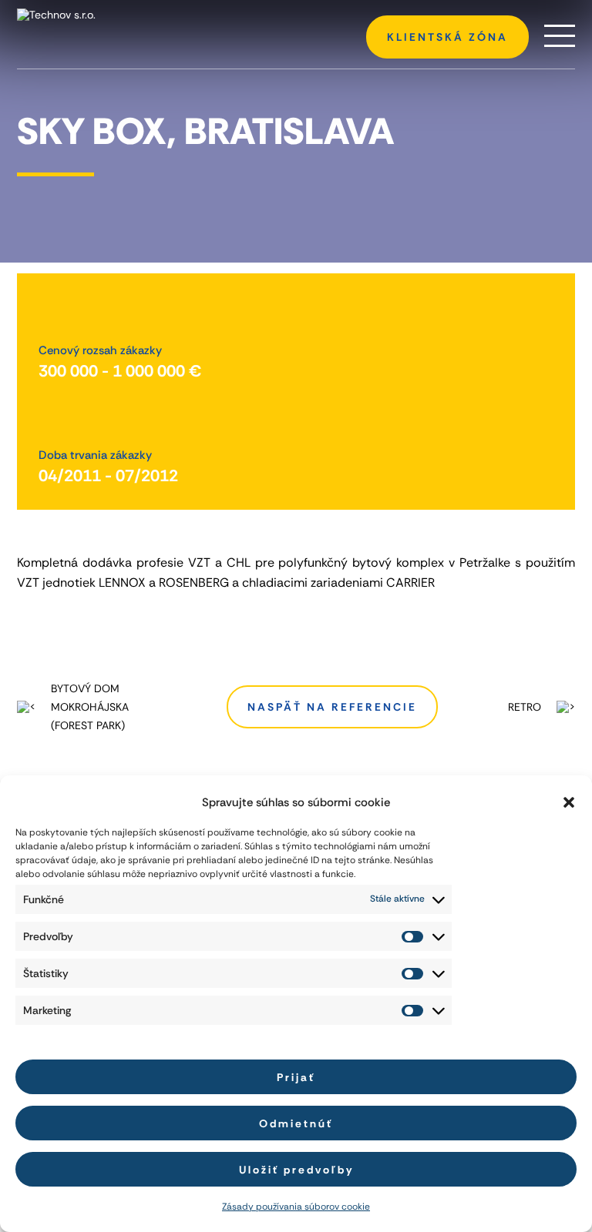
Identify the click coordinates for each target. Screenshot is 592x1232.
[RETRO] (562, 707)
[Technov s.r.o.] (109, 14)
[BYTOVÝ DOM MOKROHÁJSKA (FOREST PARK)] (30, 707)
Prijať (296, 1077)
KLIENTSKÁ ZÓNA (447, 37)
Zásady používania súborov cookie (296, 1207)
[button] (569, 802)
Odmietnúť (296, 1123)
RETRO (524, 707)
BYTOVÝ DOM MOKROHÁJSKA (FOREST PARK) (90, 706)
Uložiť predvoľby (296, 1170)
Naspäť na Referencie (332, 707)
